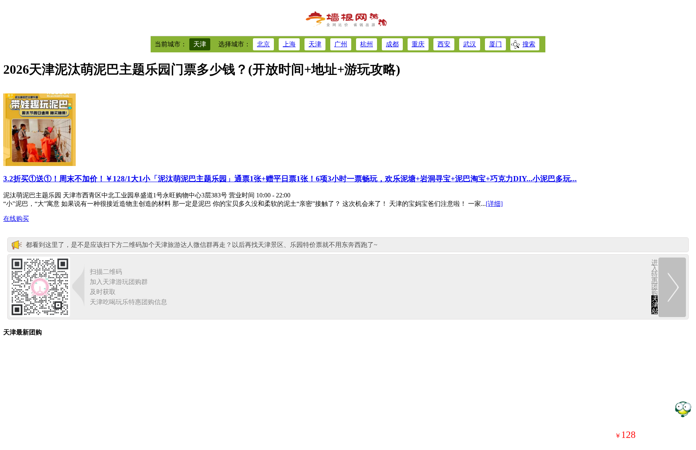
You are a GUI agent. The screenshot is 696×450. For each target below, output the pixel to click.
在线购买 (16, 218)
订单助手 (683, 409)
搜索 (528, 44)
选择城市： (234, 44)
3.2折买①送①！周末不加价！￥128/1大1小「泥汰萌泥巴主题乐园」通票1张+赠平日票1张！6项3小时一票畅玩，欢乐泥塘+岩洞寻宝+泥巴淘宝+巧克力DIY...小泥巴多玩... (290, 178)
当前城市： (171, 44)
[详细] (494, 203)
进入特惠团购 (654, 286)
